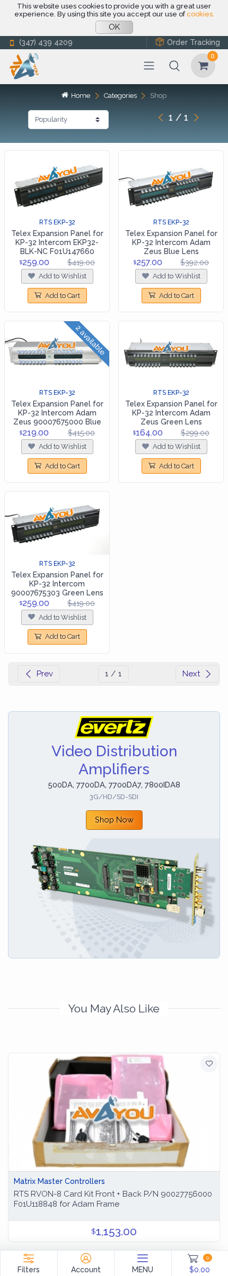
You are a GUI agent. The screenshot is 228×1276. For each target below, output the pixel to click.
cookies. (200, 14)
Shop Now (114, 819)
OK (114, 27)
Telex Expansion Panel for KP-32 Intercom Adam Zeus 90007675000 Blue (57, 413)
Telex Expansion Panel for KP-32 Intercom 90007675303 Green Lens (57, 584)
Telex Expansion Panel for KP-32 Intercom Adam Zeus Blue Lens (171, 242)
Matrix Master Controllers (59, 1181)
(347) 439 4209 (46, 42)
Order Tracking (193, 42)
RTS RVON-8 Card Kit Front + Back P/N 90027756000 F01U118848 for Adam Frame (113, 1199)
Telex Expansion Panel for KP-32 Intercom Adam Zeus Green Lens (171, 413)
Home (80, 95)
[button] (174, 65)
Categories (120, 95)
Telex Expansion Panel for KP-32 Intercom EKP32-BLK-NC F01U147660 (57, 242)
